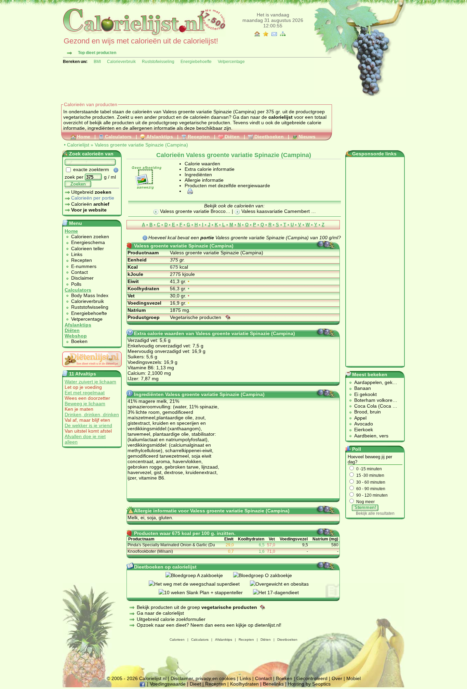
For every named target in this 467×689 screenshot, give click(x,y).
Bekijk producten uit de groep (197, 607)
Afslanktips (159, 136)
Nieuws (307, 136)
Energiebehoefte (196, 61)
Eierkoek (363, 429)
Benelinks (273, 684)
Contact (79, 272)
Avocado (363, 423)
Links (76, 254)
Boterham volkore (373, 400)
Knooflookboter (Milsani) (150, 551)
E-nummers (83, 266)
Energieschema (88, 242)
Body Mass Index (89, 295)
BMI (97, 61)
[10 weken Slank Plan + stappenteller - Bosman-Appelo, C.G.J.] (206, 592)
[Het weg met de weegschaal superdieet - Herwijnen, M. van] (199, 584)
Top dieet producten (97, 52)
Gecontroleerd (312, 678)
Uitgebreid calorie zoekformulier (171, 619)
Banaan (362, 388)
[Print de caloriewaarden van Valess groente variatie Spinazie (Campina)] (189, 191)
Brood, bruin (367, 411)
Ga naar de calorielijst (160, 613)
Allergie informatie (204, 180)
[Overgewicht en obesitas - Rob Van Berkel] (284, 584)
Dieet (195, 684)
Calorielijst (78, 145)
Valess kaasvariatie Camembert (275, 211)
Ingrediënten (198, 174)
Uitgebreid (91, 192)
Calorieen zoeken (90, 236)
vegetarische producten (204, 122)
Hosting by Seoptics (309, 684)
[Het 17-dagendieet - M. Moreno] (281, 592)
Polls (76, 284)
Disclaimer (82, 278)
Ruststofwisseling (158, 61)
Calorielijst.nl (152, 678)
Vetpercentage (231, 61)
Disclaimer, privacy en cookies (203, 678)
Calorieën (90, 204)
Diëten (232, 136)
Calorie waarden (202, 163)
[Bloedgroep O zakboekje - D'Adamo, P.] (267, 575)
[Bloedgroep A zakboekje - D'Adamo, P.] (199, 575)
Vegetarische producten (196, 317)
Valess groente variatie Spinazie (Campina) (141, 145)
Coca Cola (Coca (373, 406)
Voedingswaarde (168, 684)
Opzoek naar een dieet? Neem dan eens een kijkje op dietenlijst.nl (208, 625)
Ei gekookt (365, 394)
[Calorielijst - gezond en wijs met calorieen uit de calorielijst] (143, 35)
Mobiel (353, 678)
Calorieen (177, 639)
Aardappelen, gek (373, 382)
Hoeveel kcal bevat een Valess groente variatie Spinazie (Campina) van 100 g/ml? (244, 237)
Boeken (79, 341)
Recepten (199, 136)
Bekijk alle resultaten (375, 513)
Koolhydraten (244, 684)
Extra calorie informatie (210, 169)
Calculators (118, 136)
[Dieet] (92, 368)
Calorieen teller (87, 248)
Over (337, 678)
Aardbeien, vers (371, 435)
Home (83, 136)
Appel (360, 418)
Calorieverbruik (121, 61)
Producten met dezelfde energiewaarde (227, 185)
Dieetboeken (269, 136)
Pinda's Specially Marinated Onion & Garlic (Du (171, 545)
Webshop (76, 336)
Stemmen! (365, 507)
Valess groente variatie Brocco (192, 211)
